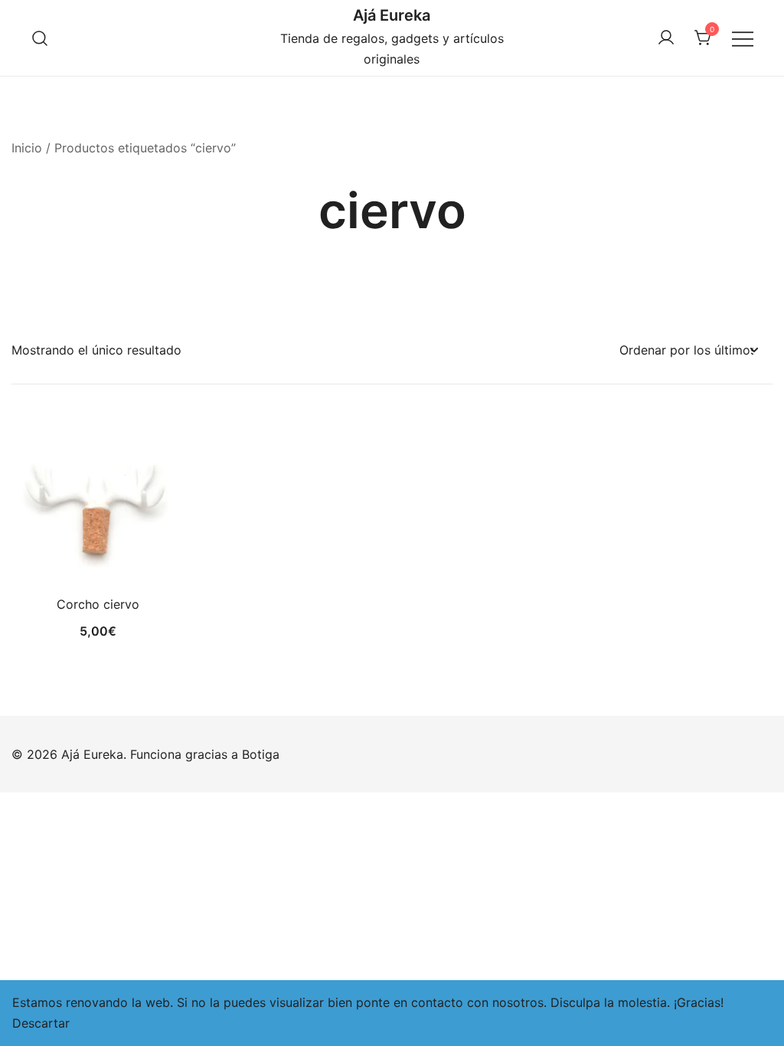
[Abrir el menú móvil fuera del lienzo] (742, 38)
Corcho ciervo (98, 604)
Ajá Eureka (391, 15)
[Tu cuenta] (666, 38)
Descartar (41, 1023)
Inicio (26, 147)
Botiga (260, 754)
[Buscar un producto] (40, 38)
